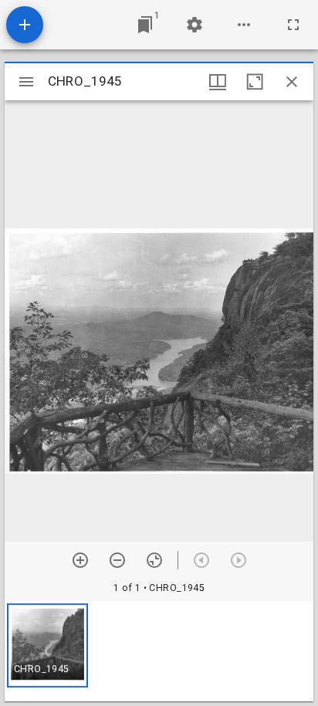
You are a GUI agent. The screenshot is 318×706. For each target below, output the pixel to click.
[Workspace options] (243, 24)
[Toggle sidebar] (26, 81)
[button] (47, 645)
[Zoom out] (117, 560)
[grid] (159, 651)
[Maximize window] (254, 81)
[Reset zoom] (154, 560)
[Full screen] (293, 24)
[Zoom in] (80, 560)
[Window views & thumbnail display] (217, 81)
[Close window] (291, 81)
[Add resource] (24, 24)
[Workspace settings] (194, 24)
